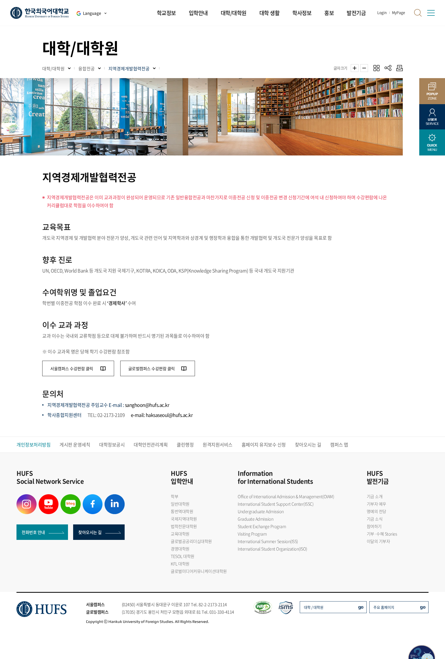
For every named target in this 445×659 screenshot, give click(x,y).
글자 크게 (354, 68)
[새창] (26, 497)
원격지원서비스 (218, 444)
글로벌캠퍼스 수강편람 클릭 (151, 368)
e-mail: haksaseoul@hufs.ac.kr (162, 414)
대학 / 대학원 (313, 607)
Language (92, 13)
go (361, 606)
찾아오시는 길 (308, 444)
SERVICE (432, 121)
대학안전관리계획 (151, 444)
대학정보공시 (112, 444)
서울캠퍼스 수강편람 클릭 (72, 368)
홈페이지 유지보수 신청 (264, 444)
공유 (388, 68)
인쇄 (398, 68)
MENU (432, 147)
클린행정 (185, 444)
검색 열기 (418, 13)
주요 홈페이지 (383, 607)
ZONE (432, 96)
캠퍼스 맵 (339, 444)
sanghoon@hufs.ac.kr (147, 404)
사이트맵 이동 (431, 13)
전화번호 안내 (33, 532)
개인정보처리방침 (33, 444)
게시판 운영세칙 (74, 444)
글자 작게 (364, 68)
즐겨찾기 (376, 68)
